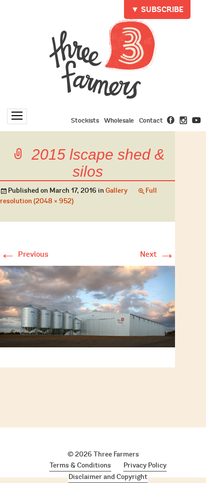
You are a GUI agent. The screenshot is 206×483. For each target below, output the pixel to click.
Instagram (183, 120)
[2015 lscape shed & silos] (87, 305)
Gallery (117, 190)
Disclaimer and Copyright (108, 476)
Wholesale (119, 120)
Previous (24, 254)
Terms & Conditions (80, 465)
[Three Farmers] (103, 59)
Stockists (85, 120)
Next (157, 254)
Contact (151, 120)
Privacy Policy (145, 465)
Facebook (170, 120)
